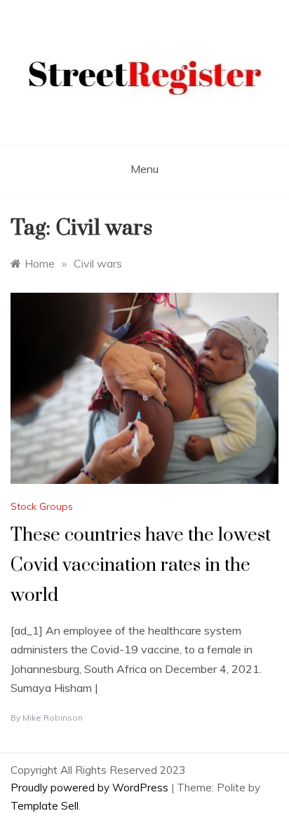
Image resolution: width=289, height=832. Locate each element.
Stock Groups (42, 506)
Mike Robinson (52, 717)
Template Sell (45, 805)
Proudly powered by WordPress (91, 787)
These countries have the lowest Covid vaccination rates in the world (141, 565)
